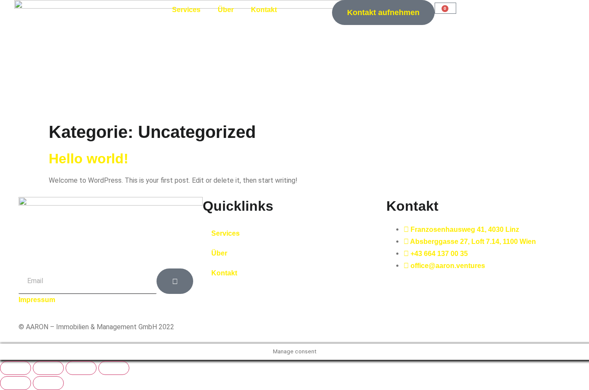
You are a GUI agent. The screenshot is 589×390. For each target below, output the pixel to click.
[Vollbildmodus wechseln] (48, 368)
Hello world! (88, 158)
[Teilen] (81, 368)
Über (226, 9)
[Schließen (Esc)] (113, 368)
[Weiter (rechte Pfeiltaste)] (48, 383)
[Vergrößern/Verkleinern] (15, 368)
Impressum (37, 299)
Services (186, 9)
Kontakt (264, 9)
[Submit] (175, 281)
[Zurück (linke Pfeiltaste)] (15, 383)
